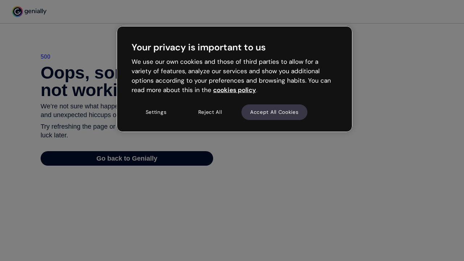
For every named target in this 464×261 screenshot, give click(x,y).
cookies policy (234, 90)
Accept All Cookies (274, 112)
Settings (156, 112)
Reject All (210, 112)
